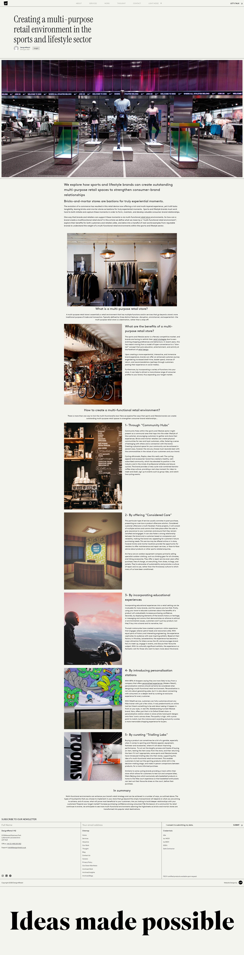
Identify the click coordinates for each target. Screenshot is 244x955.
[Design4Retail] (6, 3)
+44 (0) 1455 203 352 (14, 844)
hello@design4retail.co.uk (17, 847)
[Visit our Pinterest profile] (10, 876)
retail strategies (159, 339)
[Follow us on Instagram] (3, 876)
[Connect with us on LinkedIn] (6, 876)
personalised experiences (152, 683)
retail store (145, 217)
